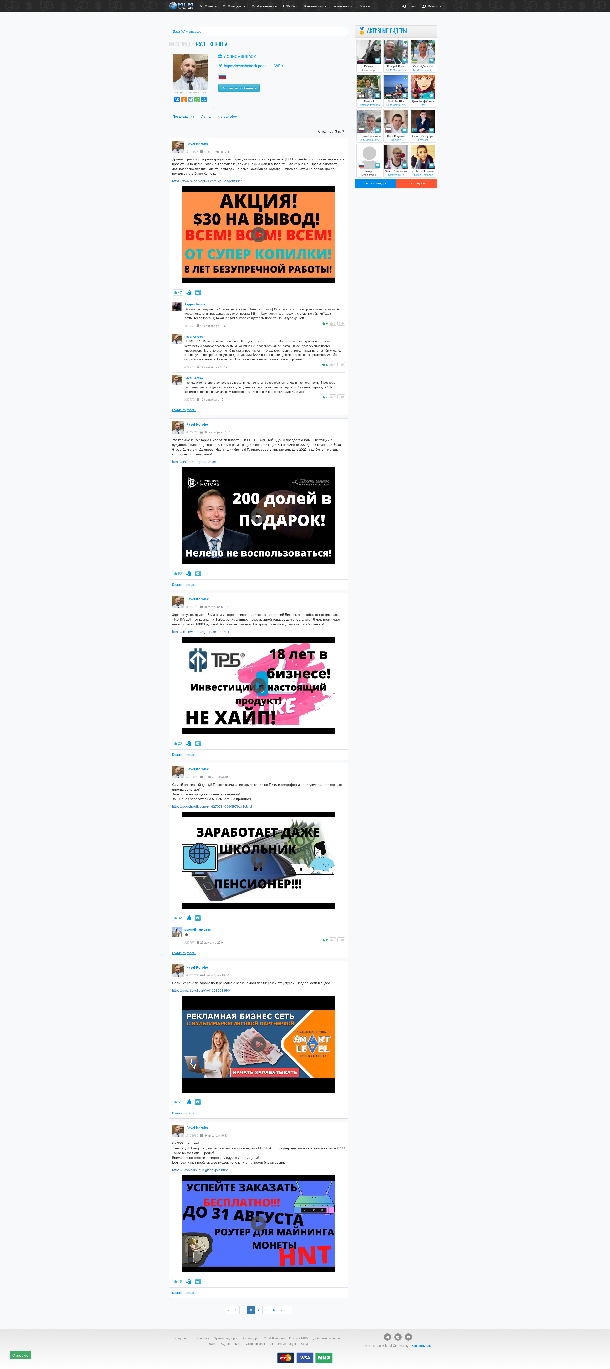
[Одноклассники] (184, 99)
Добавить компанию (327, 1338)
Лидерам (181, 1338)
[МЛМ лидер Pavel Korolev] (190, 71)
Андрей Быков (194, 304)
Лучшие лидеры (375, 183)
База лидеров (417, 183)
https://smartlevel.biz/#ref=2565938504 (201, 990)
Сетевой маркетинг (259, 1344)
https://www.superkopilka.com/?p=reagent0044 (207, 181)
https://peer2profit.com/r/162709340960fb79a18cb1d (212, 806)
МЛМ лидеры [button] (233, 6)
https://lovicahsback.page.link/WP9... (255, 65)
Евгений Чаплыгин (197, 930)
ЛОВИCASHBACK (240, 56)
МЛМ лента (208, 6)
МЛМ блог (290, 6)
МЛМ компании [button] (263, 6)
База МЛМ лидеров (187, 31)
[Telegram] (190, 99)
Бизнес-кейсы (342, 6)
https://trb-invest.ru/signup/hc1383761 (200, 631)
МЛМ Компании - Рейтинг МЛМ (286, 1338)
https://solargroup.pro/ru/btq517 (196, 461)
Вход (304, 1344)
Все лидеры (250, 1338)
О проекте (20, 1355)
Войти (411, 6)
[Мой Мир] (204, 99)
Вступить (433, 6)
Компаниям (201, 1338)
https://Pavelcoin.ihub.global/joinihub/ (200, 1169)
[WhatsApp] (197, 99)
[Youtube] (408, 1337)
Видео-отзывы (231, 1344)
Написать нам (421, 1345)
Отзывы (364, 6)
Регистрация (287, 1344)
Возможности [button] (314, 6)
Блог (212, 1344)
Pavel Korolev (197, 143)
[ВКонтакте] (177, 99)
